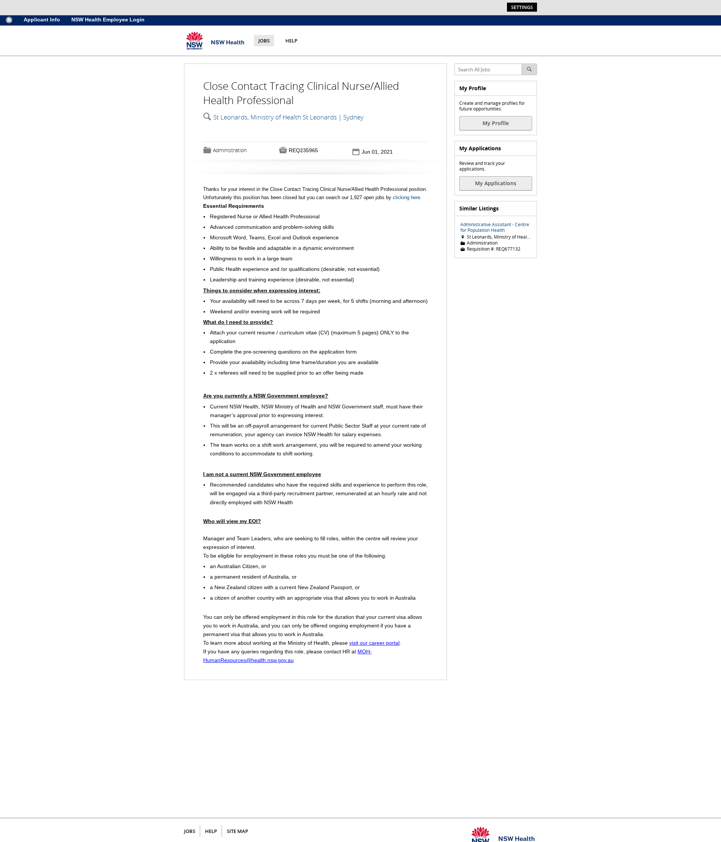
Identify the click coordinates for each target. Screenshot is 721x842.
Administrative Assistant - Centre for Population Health (494, 227)
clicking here (406, 197)
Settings (522, 7)
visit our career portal (374, 643)
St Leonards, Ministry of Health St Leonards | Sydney (288, 117)
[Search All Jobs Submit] (529, 69)
